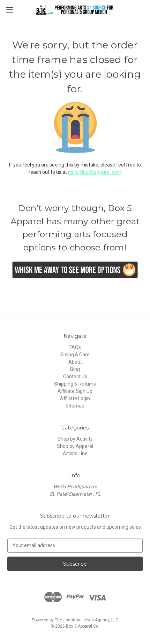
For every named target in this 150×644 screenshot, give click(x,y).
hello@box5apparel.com (94, 172)
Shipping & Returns (75, 384)
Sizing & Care (75, 354)
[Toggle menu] (9, 9)
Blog (75, 369)
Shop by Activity (75, 439)
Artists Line (75, 453)
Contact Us (75, 376)
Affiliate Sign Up (75, 391)
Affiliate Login (75, 398)
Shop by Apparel (75, 446)
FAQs (75, 347)
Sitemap (75, 406)
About (75, 362)
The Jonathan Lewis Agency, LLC (86, 620)
